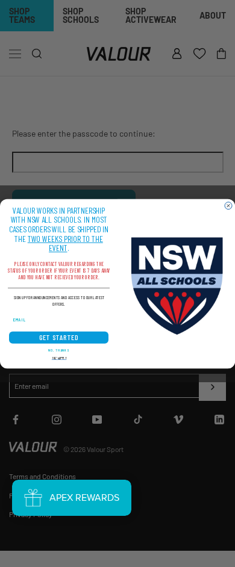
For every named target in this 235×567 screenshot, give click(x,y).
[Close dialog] (228, 205)
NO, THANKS (58, 349)
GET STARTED (59, 337)
